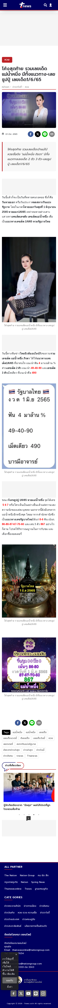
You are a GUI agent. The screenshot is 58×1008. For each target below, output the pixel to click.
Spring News (38, 882)
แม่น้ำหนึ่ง (17, 732)
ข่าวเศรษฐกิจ (28, 919)
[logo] (23, 5)
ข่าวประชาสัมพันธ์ (12, 926)
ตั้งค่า (9, 986)
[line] (45, 134)
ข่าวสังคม (8, 756)
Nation (24, 882)
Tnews (28, 889)
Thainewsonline (12, 889)
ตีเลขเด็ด (24, 738)
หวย (27, 86)
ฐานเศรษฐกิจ (41, 889)
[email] (52, 134)
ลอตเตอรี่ (8, 744)
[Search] (46, 5)
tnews (20, 756)
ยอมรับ (9, 980)
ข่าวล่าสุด (28, 750)
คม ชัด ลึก (43, 875)
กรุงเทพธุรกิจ (11, 882)
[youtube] (28, 993)
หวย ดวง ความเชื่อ (27, 912)
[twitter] (38, 134)
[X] (21, 993)
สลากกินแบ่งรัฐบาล (26, 744)
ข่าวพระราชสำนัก (12, 906)
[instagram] (43, 993)
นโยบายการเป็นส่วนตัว (36, 926)
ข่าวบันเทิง (9, 912)
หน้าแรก (5, 86)
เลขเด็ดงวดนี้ (10, 738)
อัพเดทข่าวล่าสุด (11, 750)
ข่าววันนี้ (40, 750)
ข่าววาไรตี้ (17, 86)
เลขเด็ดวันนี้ (39, 738)
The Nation (10, 875)
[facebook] (31, 134)
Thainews (32, 756)
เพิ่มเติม (11, 973)
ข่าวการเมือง (30, 906)
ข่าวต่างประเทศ (11, 919)
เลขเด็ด (43, 732)
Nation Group (27, 875)
